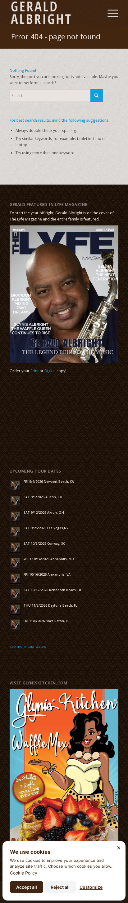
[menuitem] (109, 12)
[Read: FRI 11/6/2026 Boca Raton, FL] (15, 624)
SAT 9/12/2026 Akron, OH (44, 512)
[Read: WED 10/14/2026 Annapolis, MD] (15, 562)
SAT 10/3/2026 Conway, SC (44, 543)
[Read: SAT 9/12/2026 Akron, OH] (15, 516)
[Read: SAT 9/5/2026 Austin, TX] (15, 500)
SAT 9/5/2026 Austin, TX (43, 497)
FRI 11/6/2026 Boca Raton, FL (46, 621)
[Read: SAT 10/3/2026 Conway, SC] (15, 547)
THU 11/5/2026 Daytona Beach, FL (50, 605)
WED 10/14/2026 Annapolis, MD (49, 559)
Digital (50, 370)
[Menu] (109, 12)
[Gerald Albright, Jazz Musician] (53, 12)
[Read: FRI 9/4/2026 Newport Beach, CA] (15, 485)
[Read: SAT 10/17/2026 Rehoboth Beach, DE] (15, 593)
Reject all (60, 887)
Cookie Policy (23, 872)
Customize (91, 887)
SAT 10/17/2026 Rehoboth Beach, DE (53, 590)
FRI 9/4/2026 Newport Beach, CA (49, 481)
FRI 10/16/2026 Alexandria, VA (47, 574)
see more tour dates (28, 646)
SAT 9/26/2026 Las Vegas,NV (46, 528)
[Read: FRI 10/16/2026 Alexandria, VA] (15, 578)
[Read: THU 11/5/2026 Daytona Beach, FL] (15, 609)
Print (34, 370)
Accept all (26, 887)
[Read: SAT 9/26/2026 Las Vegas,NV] (15, 531)
